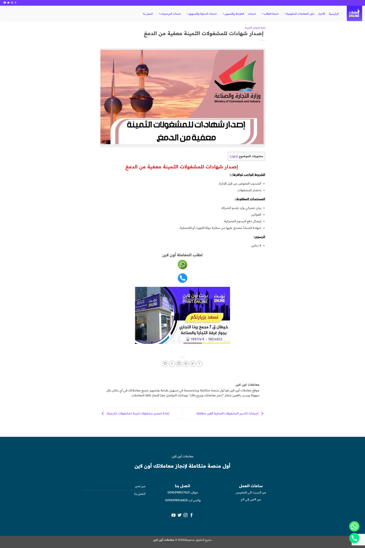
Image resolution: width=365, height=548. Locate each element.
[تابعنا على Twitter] (8, 3)
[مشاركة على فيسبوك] (199, 364)
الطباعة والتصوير (234, 13)
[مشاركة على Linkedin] (179, 364)
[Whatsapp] (354, 526)
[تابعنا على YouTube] (5, 3)
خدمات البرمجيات (170, 13)
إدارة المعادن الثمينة (255, 27)
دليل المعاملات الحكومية (300, 13)
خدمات (252, 13)
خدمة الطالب (271, 13)
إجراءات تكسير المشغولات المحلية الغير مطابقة (227, 413)
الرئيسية (334, 13)
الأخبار (321, 13)
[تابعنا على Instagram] (12, 3)
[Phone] (354, 538)
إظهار (234, 156)
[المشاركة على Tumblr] (172, 364)
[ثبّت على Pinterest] (186, 364)
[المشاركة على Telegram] (165, 364)
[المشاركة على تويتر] (193, 364)
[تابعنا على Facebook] (15, 3)
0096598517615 (178, 492)
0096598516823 (176, 500)
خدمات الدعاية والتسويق (203, 13)
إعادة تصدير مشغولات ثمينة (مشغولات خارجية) (137, 413)
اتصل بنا (148, 13)
